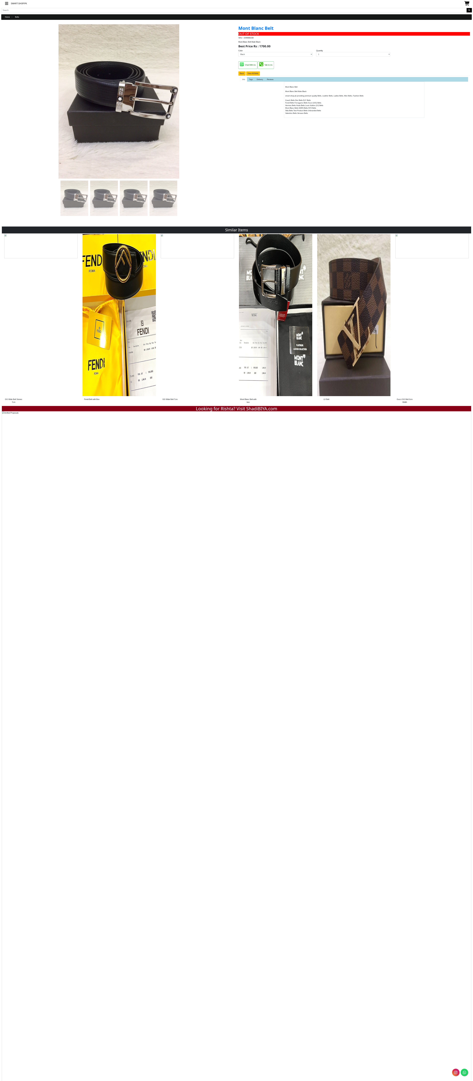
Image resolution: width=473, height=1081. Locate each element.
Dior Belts (299, 100)
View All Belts (253, 73)
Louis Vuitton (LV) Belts (314, 105)
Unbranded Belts (314, 111)
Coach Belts (290, 100)
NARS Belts (303, 108)
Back (242, 73)
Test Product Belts (300, 111)
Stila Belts (289, 111)
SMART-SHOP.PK (14, 3)
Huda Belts (300, 105)
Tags (251, 79)
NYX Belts (312, 108)
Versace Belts (302, 113)
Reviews (270, 79)
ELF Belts (307, 100)
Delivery (260, 79)
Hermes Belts (290, 105)
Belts (17, 17)
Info (243, 79)
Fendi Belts (290, 103)
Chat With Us (250, 65)
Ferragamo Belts (301, 103)
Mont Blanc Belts (292, 108)
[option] (41, 318)
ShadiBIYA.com (261, 409)
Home (7, 17)
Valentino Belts (291, 113)
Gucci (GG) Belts (314, 103)
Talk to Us (268, 65)
